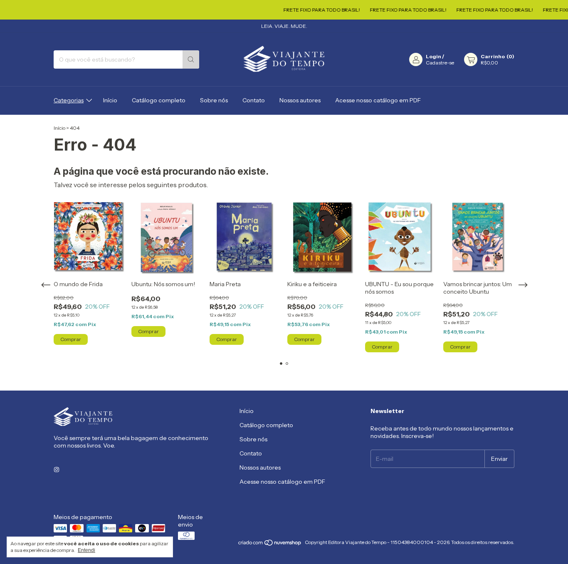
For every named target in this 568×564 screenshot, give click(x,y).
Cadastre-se (440, 62)
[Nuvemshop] (270, 544)
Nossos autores (300, 100)
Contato (253, 100)
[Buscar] (191, 59)
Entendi (86, 550)
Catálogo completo (158, 100)
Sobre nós (214, 100)
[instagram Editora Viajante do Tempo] (56, 469)
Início (110, 100)
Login (433, 56)
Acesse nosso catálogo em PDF (378, 100)
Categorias (69, 100)
